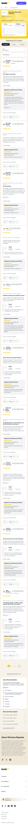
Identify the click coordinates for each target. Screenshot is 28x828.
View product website (9, 95)
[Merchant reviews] (4, 12)
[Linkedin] (12, 806)
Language (7, 798)
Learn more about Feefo (9, 728)
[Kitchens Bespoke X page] (6, 760)
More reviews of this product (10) (11, 153)
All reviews (5, 44)
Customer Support (9, 696)
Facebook (7, 701)
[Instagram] (15, 806)
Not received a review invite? (14, 673)
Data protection (4, 816)
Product (22, 44)
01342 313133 (8, 690)
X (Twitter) (7, 704)
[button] (14, 49)
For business (21, 3)
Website (7, 699)
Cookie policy (3, 818)
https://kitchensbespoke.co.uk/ (7, 16)
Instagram (7, 706)
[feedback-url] (6, 66)
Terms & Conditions (4, 812)
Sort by (3, 48)
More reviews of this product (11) (11, 93)
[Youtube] (9, 806)
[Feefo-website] (5, 3)
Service (14, 44)
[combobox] (14, 49)
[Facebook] (2, 806)
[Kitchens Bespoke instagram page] (10, 760)
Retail (6, 7)
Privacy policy (3, 814)
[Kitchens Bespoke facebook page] (2, 760)
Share (10, 117)
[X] (5, 806)
